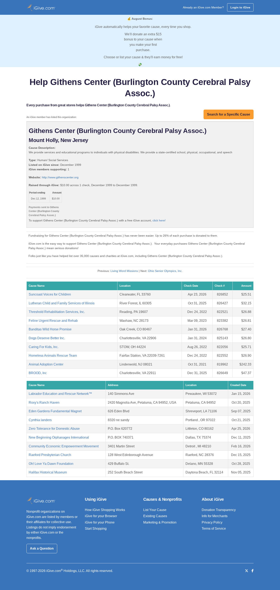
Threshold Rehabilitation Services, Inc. (57, 312)
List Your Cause (154, 510)
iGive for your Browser (101, 516)
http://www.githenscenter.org (60, 177)
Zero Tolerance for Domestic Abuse (54, 428)
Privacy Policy (212, 522)
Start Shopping (96, 528)
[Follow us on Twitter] (246, 571)
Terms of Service (214, 528)
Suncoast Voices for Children (50, 294)
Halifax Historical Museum (48, 472)
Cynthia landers (40, 420)
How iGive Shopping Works (105, 510)
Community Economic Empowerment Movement (64, 446)
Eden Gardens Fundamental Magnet (55, 411)
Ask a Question (42, 548)
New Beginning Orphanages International (59, 437)
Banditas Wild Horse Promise (50, 329)
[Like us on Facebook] (253, 571)
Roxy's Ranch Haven (44, 402)
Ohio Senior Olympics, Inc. (165, 271)
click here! (159, 220)
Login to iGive (240, 7)
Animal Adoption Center (46, 364)
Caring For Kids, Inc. (43, 347)
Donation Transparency (219, 510)
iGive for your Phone (100, 522)
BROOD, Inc (38, 373)
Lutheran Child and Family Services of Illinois (61, 303)
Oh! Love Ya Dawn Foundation (51, 463)
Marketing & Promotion (159, 522)
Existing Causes (155, 516)
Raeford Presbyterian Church (50, 455)
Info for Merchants (215, 516)
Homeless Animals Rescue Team (53, 355)
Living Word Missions (124, 271)
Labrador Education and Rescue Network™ (60, 393)
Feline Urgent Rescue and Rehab (53, 320)
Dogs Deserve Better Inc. (47, 338)
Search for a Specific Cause (228, 114)
